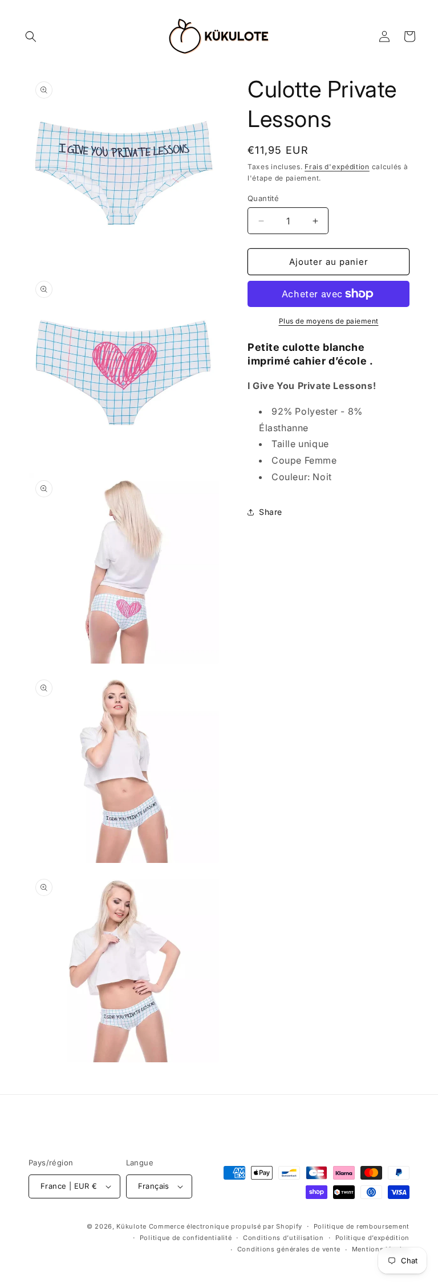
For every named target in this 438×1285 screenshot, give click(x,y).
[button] (30, 36)
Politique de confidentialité (186, 1238)
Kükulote (132, 1226)
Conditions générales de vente (288, 1249)
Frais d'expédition (337, 166)
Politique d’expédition (372, 1238)
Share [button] (270, 512)
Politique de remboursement (361, 1226)
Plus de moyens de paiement (329, 321)
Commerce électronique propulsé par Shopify (225, 1226)
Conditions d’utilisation (283, 1238)
